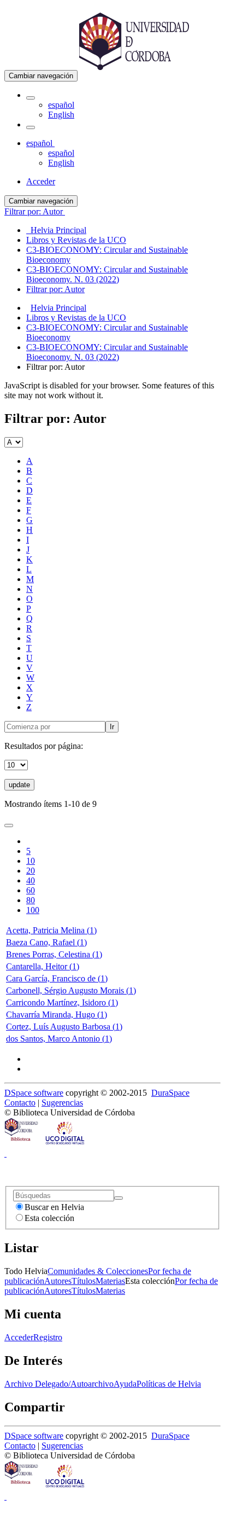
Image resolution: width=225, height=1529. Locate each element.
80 (30, 900)
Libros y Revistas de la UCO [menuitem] (76, 240)
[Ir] (118, 1198)
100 (32, 910)
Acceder (18, 1337)
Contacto (19, 1102)
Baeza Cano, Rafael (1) (46, 942)
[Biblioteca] (21, 1143)
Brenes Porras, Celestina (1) (54, 954)
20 (30, 870)
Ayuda (125, 1383)
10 (30, 860)
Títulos (84, 1281)
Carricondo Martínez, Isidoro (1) (62, 1002)
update (19, 785)
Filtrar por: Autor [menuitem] (55, 289)
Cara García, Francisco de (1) (57, 978)
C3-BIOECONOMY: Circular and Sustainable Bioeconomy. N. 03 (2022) (107, 352)
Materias (110, 1281)
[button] (30, 98)
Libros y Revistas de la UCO (76, 317)
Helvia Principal (58, 307)
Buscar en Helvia (54, 1207)
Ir (112, 727)
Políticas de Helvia (169, 1383)
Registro (47, 1337)
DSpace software (33, 1092)
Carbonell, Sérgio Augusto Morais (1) (71, 990)
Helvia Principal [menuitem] (56, 230)
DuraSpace (170, 1092)
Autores (58, 1281)
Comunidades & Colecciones (98, 1271)
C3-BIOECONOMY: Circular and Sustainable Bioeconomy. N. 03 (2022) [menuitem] (107, 274)
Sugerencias (62, 1102)
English (61, 114)
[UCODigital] (65, 1143)
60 (30, 890)
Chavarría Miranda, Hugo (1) (56, 1014)
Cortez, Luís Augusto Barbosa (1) (64, 1026)
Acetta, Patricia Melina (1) (51, 930)
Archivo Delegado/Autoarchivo (59, 1383)
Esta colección (49, 1218)
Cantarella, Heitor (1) (42, 966)
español (61, 104)
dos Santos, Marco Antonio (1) (59, 1038)
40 (30, 880)
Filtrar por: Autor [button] (34, 211)
